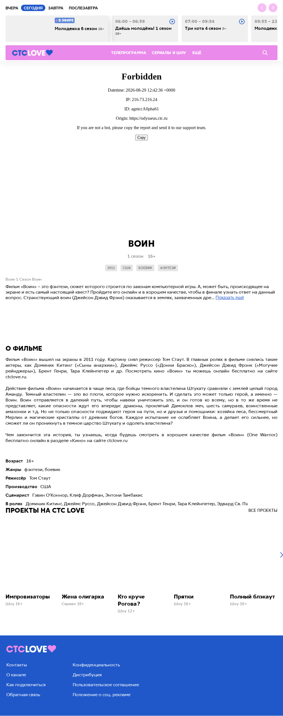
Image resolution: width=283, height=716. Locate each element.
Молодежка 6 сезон (79, 28)
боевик (145, 268)
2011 (111, 268)
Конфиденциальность (96, 665)
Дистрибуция (87, 675)
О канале (16, 675)
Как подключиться (26, 685)
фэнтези (168, 268)
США (127, 268)
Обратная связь (23, 695)
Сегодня (33, 8)
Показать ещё (230, 297)
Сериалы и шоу (169, 52)
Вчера (12, 8)
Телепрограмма (128, 52)
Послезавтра (83, 8)
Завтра (55, 8)
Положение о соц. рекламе (101, 695)
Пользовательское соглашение (106, 685)
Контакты (16, 665)
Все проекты (262, 510)
